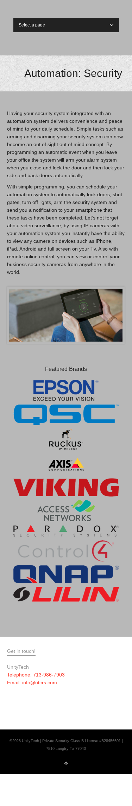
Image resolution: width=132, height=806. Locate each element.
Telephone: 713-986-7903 (36, 675)
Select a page (32, 25)
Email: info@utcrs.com (32, 682)
